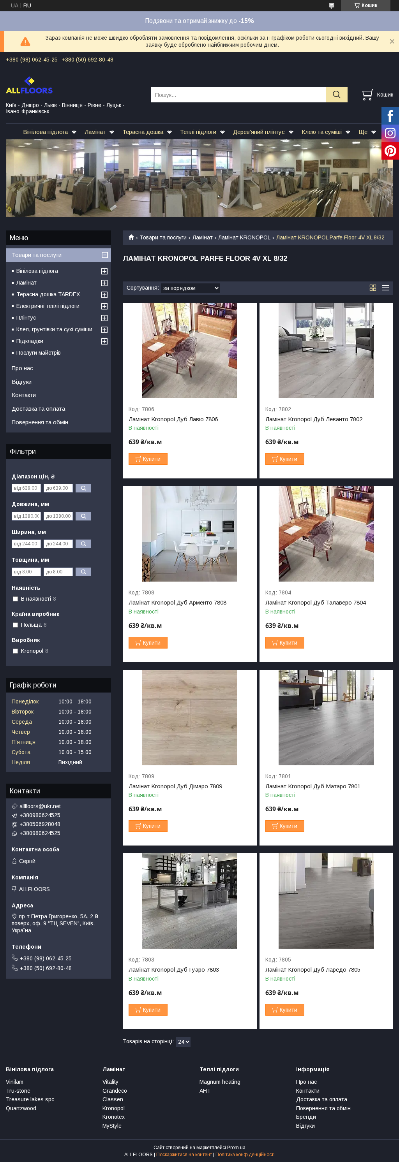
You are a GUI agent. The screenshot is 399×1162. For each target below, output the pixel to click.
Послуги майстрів (38, 353)
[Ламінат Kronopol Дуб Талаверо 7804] (326, 534)
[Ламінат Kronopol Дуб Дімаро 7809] (189, 717)
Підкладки (29, 341)
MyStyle (112, 1126)
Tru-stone (18, 1091)
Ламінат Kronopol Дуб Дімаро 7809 (175, 786)
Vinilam (14, 1082)
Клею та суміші (322, 131)
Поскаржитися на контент (184, 1154)
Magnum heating (220, 1082)
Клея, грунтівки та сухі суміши (54, 329)
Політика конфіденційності (245, 1154)
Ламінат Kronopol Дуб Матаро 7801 (312, 786)
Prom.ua (236, 1147)
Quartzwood (21, 1108)
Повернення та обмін (40, 422)
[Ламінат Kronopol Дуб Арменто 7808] (189, 534)
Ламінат (95, 131)
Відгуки (22, 381)
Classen (112, 1099)
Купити (152, 459)
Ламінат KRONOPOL (244, 237)
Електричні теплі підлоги (47, 306)
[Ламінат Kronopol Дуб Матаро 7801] (326, 717)
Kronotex (113, 1117)
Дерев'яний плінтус (259, 131)
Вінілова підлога (45, 131)
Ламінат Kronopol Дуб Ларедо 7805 (312, 970)
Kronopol (113, 1108)
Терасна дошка (142, 131)
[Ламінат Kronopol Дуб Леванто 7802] (326, 350)
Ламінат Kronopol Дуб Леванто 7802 (313, 419)
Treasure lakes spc (30, 1099)
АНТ (205, 1091)
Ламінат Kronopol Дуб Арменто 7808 (177, 602)
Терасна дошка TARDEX (48, 294)
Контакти (24, 395)
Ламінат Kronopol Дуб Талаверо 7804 (315, 602)
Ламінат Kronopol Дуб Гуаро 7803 (174, 970)
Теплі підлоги (198, 131)
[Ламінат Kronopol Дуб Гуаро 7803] (189, 901)
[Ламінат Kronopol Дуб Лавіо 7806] (189, 350)
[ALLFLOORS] (73, 84)
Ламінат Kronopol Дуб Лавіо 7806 (173, 419)
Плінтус (26, 318)
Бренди (306, 1117)
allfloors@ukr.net (40, 806)
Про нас (22, 368)
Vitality (110, 1082)
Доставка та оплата (38, 408)
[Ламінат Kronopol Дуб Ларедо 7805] (326, 901)
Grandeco (114, 1091)
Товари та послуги (163, 237)
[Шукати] (337, 94)
